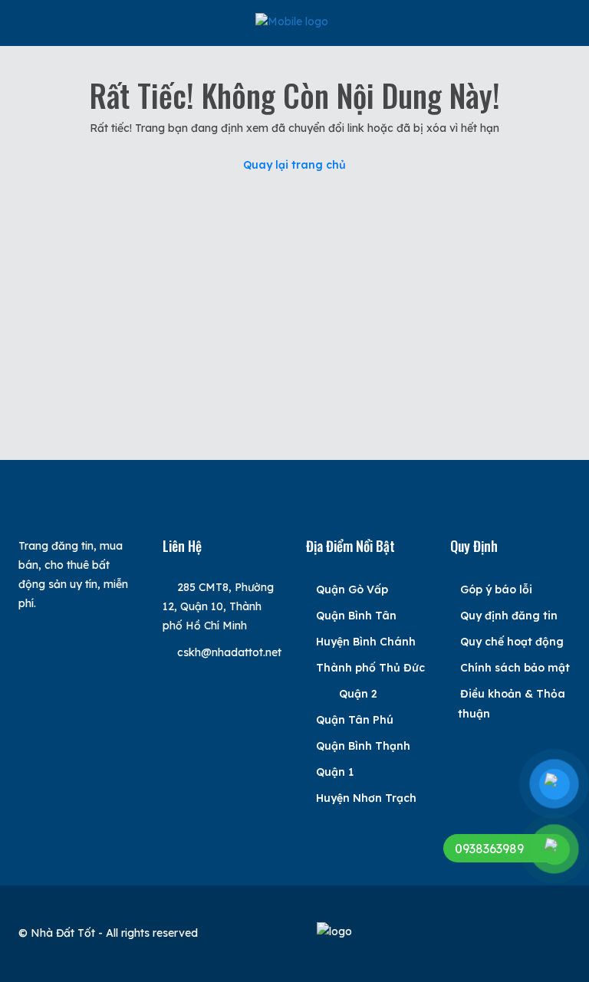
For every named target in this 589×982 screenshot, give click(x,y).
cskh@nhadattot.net (229, 652)
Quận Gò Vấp (352, 589)
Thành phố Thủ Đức (370, 668)
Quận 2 (358, 694)
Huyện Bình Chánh (366, 642)
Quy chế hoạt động (512, 642)
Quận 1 (335, 772)
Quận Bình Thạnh (363, 746)
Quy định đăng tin (509, 615)
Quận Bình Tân (356, 615)
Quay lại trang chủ (294, 165)
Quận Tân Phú (354, 720)
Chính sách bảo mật (515, 668)
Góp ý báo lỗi (496, 589)
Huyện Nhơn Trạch (366, 798)
